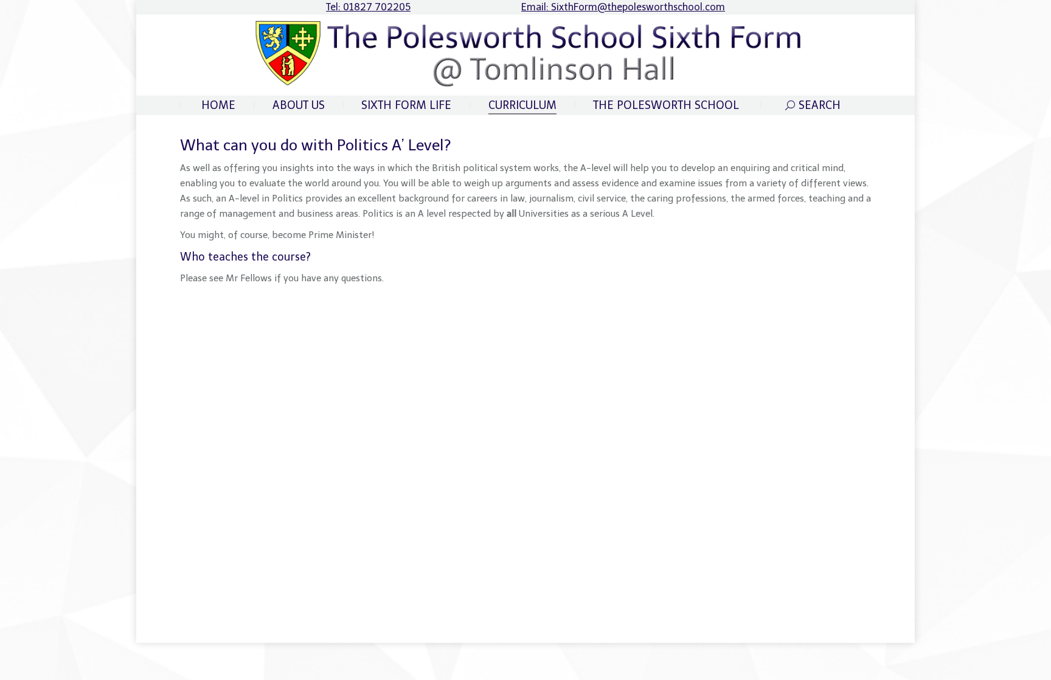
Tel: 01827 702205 (368, 7)
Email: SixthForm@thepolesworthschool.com (623, 7)
